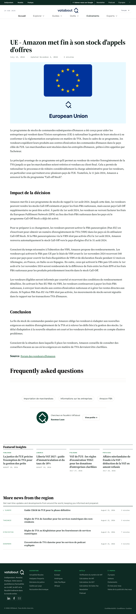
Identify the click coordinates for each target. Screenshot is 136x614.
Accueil (22, 16)
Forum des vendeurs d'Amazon (38, 356)
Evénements (93, 16)
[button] (83, 2)
